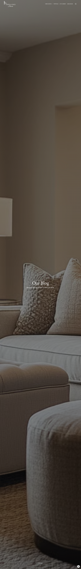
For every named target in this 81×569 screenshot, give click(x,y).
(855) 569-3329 (70, 3)
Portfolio (56, 3)
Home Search (48, 3)
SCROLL (40, 563)
